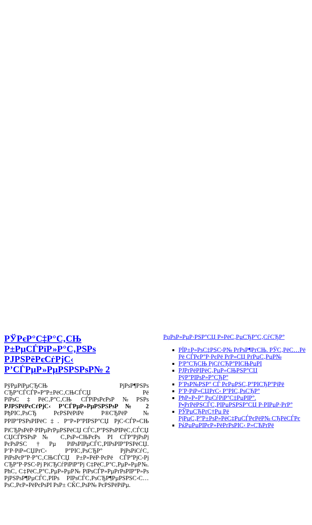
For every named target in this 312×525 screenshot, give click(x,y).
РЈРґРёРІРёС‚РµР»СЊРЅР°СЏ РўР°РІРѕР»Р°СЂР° (218, 373)
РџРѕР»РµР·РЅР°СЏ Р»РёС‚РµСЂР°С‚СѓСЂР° (224, 337)
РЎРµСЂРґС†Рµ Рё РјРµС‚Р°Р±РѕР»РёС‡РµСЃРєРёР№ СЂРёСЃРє (239, 415)
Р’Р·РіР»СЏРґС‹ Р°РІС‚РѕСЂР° (219, 391)
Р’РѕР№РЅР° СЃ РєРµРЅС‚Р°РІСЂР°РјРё (231, 384)
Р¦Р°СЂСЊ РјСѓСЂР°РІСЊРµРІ (220, 363)
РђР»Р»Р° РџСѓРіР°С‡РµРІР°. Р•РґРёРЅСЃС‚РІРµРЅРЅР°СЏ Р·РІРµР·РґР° (235, 401)
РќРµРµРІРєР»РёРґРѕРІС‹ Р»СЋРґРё (226, 425)
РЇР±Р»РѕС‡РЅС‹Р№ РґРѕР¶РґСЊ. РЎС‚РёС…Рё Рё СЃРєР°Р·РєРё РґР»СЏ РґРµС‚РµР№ (242, 353)
